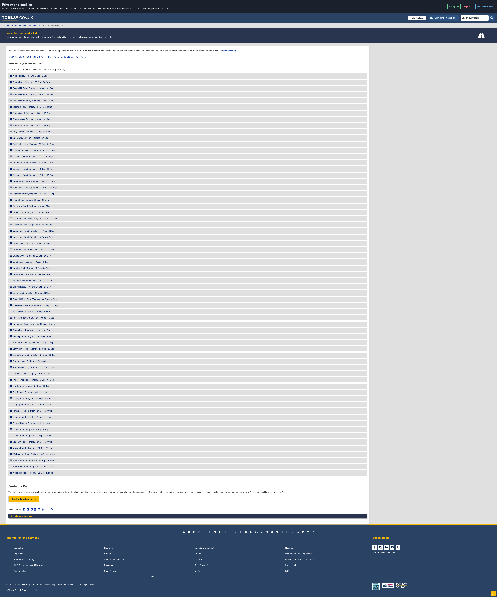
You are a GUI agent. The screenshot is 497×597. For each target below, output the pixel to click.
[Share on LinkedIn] (35, 509)
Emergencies (20, 570)
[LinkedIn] (387, 547)
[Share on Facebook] (24, 509)
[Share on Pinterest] (31, 509)
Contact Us (11, 584)
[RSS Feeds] (398, 547)
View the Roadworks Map (24, 499)
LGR (287, 570)
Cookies (90, 584)
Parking (107, 553)
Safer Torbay (110, 570)
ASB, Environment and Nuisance (29, 565)
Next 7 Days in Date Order (20, 57)
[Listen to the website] (50, 509)
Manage (485, 6)
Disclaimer (62, 584)
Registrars (18, 553)
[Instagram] (381, 547)
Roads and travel (19, 25)
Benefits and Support (204, 547)
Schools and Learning (24, 559)
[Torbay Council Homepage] (17, 18)
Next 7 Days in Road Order (46, 57)
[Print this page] (44, 509)
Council (198, 559)
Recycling (108, 547)
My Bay (198, 570)
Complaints (37, 584)
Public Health (291, 565)
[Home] (7, 25)
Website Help (24, 584)
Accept (454, 6)
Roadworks (34, 25)
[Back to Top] (493, 594)
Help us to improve (22, 515)
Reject (467, 6)
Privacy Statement (76, 584)
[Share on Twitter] (28, 509)
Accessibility (49, 584)
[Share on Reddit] (39, 509)
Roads (198, 553)
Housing (289, 547)
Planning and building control (298, 553)
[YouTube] (393, 547)
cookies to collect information (23, 8)
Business (108, 565)
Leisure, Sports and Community (299, 559)
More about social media (383, 552)
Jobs (151, 576)
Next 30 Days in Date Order (73, 57)
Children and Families (114, 559)
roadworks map (229, 50)
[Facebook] (375, 547)
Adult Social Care (203, 565)
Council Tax (19, 547)
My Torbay (417, 18)
